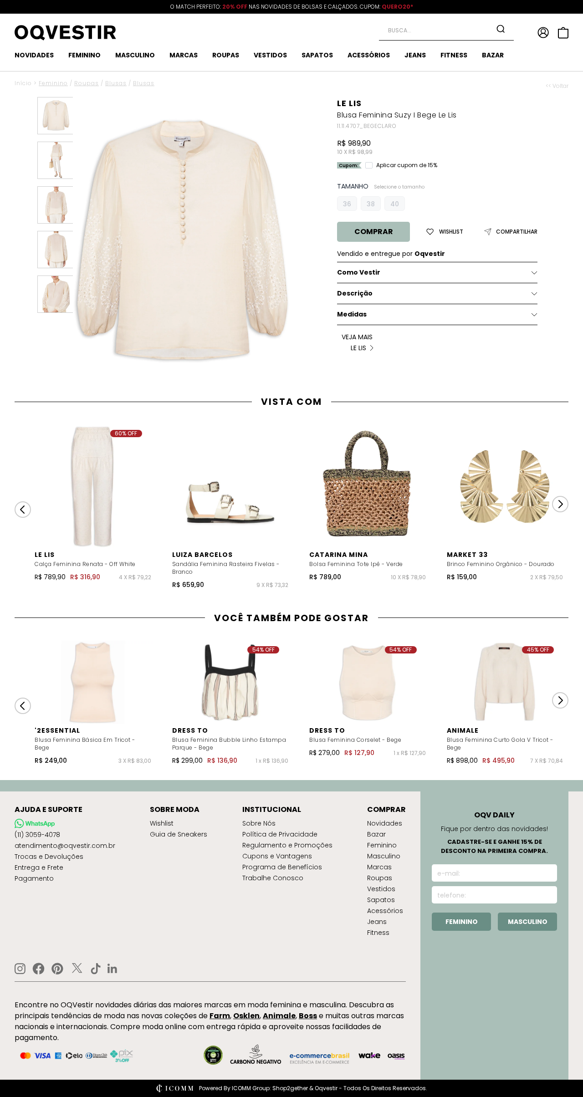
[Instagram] (20, 969)
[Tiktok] (96, 969)
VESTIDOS (270, 55)
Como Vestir (358, 272)
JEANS (415, 55)
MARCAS (183, 55)
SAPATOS (317, 55)
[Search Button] (500, 29)
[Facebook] (38, 969)
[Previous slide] (23, 509)
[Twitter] (77, 968)
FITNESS (453, 55)
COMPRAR (373, 231)
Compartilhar (516, 231)
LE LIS (349, 103)
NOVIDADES (34, 55)
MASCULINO (135, 55)
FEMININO (84, 55)
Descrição (355, 293)
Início (23, 83)
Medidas (352, 314)
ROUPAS (225, 55)
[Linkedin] (112, 969)
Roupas (86, 83)
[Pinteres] (57, 969)
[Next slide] (560, 504)
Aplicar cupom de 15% (406, 165)
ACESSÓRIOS (369, 55)
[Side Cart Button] (563, 33)
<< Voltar (557, 86)
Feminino (53, 83)
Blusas (116, 83)
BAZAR (493, 55)
